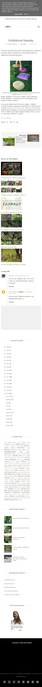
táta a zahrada (20, 483)
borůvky (22, 444)
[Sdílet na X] (11, 122)
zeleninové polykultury (21, 492)
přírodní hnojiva (25, 474)
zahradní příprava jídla (15, 491)
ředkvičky (20, 498)
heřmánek (7, 454)
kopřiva (13, 461)
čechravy (28, 496)
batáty (28, 442)
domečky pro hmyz (16, 449)
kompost (7, 461)
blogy (18, 444)
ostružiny (10, 470)
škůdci (6, 500)
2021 (7, 363)
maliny (10, 465)
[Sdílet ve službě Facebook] (8, 122)
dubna (8, 422)
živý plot (20, 499)
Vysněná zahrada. (24, 673)
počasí (28, 472)
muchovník (15, 467)
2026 (7, 347)
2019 (7, 370)
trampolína (7, 483)
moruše (19, 465)
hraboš (23, 454)
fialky (20, 452)
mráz (9, 467)
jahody (15, 455)
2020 (7, 367)
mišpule (14, 465)
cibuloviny (20, 448)
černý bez (7, 498)
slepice (20, 478)
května (8, 419)
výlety (28, 487)
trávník (13, 483)
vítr (25, 487)
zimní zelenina (25, 494)
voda (28, 485)
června (8, 416)
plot (9, 472)
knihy (27, 459)
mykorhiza (7, 468)
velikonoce (15, 485)
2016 (7, 380)
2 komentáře (32, 44)
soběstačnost (26, 478)
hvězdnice (9, 455)
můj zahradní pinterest (11, 591)
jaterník (24, 455)
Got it (26, 14)
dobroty (7, 449)
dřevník (28, 449)
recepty (7, 478)
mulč (19, 467)
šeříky (28, 498)
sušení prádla (8, 481)
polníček (18, 472)
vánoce (16, 487)
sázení (23, 481)
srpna (8, 409)
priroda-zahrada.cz (10, 587)
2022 (7, 360)
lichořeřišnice (24, 463)
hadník (28, 452)
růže (16, 478)
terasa (28, 481)
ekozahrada (10, 451)
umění (9, 485)
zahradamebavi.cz (9, 580)
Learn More (18, 14)
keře (18, 460)
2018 (7, 373)
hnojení (13, 454)
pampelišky (22, 470)
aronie (19, 442)
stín (15, 480)
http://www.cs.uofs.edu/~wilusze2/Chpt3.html (23, 108)
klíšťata (22, 459)
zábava (11, 496)
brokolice (11, 446)
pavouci (28, 470)
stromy (12, 479)
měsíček (16, 468)
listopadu (9, 399)
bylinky (13, 448)
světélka (17, 481)
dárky (24, 449)
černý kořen (14, 498)
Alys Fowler (8, 442)
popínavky (23, 472)
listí (29, 463)
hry (5, 455)
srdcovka (6, 479)
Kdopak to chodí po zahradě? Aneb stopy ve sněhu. (20, 558)
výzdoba (10, 489)
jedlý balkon (13, 457)
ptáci (6, 474)
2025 (7, 350)
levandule (17, 463)
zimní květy (17, 494)
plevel (6, 472)
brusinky (17, 446)
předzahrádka (16, 474)
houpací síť (18, 454)
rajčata (15, 476)
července (9, 412)
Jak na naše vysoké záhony (21, 528)
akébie (14, 442)
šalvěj (24, 498)
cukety (28, 447)
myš (12, 468)
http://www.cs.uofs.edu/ (23, 94)
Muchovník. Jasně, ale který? (21, 518)
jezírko (12, 459)
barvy (23, 442)
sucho (28, 480)
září (7, 406)
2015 (7, 383)
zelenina (7, 492)
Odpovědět (11, 286)
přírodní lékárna (8, 476)
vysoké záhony (9, 487)
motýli (24, 465)
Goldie (11, 275)
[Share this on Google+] (14, 122)
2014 (7, 387)
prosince (8, 396)
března (8, 425)
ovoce (16, 470)
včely (15, 489)
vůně (18, 489)
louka (5, 465)
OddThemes (21, 676)
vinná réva (22, 485)
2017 (7, 377)
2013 (7, 390)
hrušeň (28, 454)
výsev (5, 489)
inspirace (8, 118)
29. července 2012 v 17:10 (21, 275)
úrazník (17, 496)
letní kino (11, 463)
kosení (18, 461)
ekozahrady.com (9, 583)
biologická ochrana (9, 444)
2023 (7, 357)
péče (10, 474)
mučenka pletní (26, 467)
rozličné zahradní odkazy (11, 594)
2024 (7, 354)
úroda (23, 496)
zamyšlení (27, 491)
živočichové (13, 500)
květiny (23, 461)
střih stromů (21, 480)
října (7, 403)
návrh (22, 469)
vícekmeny (21, 487)
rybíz (12, 478)
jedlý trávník (20, 457)
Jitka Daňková (13, 292)
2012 (7, 393)
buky (21, 446)
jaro (20, 455)
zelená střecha (8, 494)
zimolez (6, 496)
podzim (14, 472)
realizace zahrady (23, 476)
